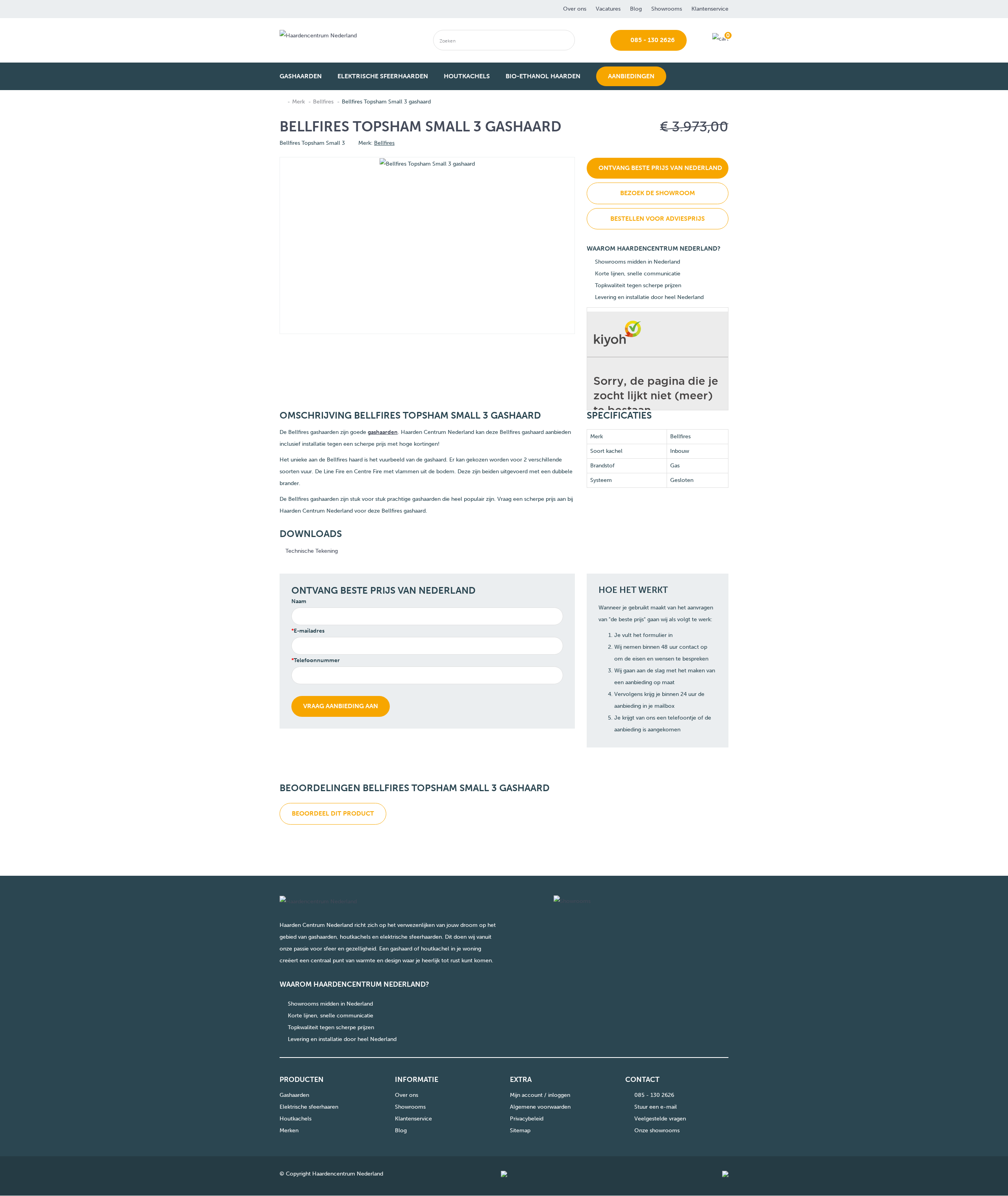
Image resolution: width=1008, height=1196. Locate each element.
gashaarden (383, 432)
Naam (298, 601)
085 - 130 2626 (652, 40)
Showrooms (666, 9)
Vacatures (608, 9)
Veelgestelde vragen (660, 1118)
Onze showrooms (657, 1130)
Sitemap (520, 1130)
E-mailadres (309, 631)
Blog (636, 9)
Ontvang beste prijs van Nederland (660, 168)
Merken (289, 1130)
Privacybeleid (526, 1118)
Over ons (574, 9)
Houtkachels (295, 1118)
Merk (298, 101)
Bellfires (323, 101)
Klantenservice (709, 9)
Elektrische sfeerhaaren (309, 1107)
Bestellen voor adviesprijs (657, 218)
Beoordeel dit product (333, 813)
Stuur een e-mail (655, 1107)
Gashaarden (294, 1095)
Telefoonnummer (317, 660)
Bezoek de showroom (657, 193)
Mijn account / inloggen (540, 1095)
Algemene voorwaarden (540, 1107)
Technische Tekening (311, 551)
